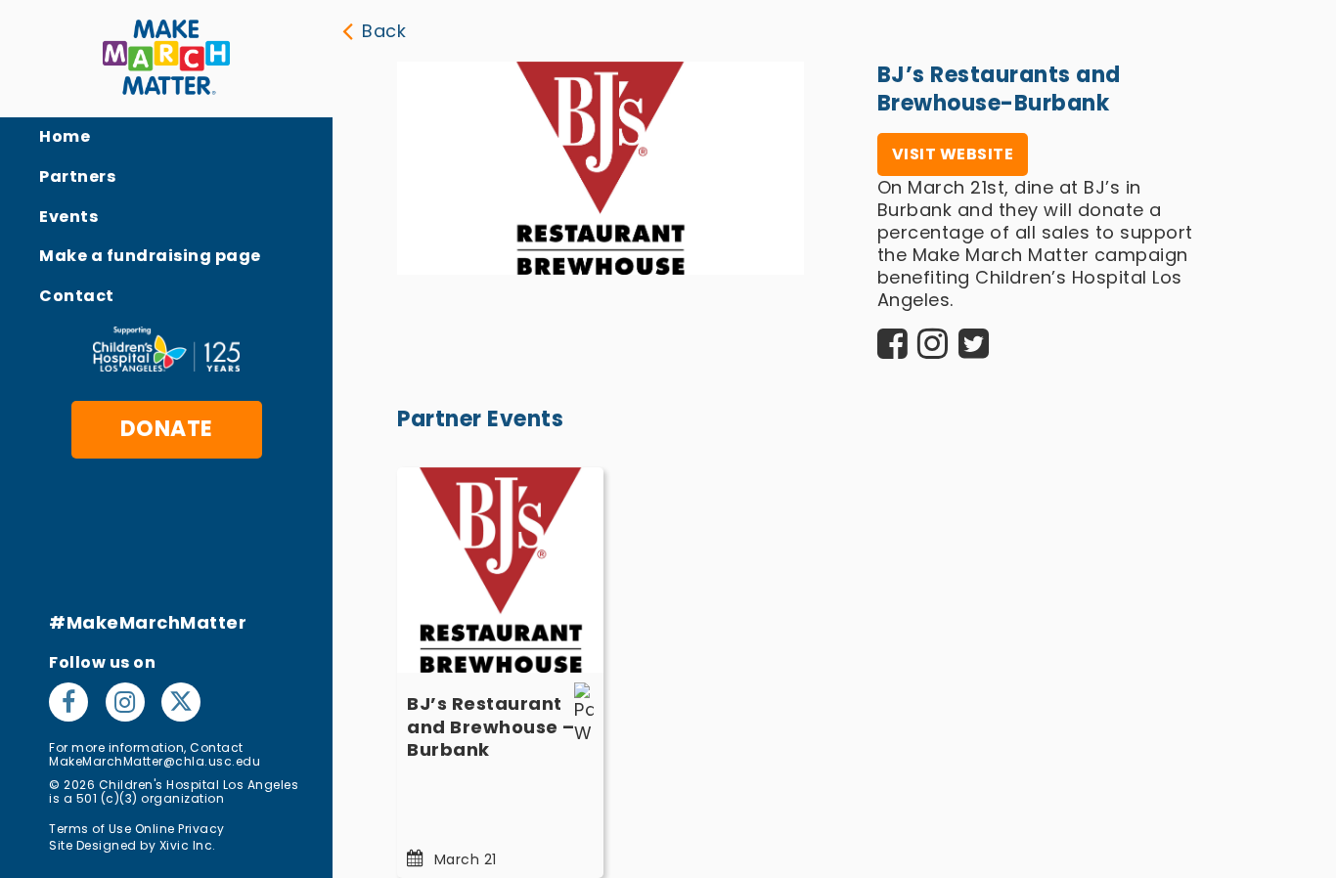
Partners (77, 176)
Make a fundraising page (150, 255)
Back (384, 31)
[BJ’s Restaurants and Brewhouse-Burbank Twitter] (974, 349)
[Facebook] (72, 702)
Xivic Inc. (187, 845)
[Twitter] (180, 702)
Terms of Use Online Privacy (137, 828)
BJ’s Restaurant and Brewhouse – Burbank (491, 726)
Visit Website (953, 154)
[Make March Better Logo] (166, 59)
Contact (76, 296)
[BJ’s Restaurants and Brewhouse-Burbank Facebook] (893, 349)
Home (64, 136)
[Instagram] (129, 702)
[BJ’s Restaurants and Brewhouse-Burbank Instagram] (933, 349)
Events (68, 216)
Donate (166, 429)
